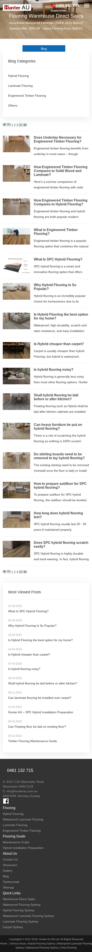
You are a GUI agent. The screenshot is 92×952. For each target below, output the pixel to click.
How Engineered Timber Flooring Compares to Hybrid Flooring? (61, 202)
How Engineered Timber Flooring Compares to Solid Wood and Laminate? (61, 171)
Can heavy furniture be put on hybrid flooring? (58, 426)
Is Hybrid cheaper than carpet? (59, 344)
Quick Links (12, 893)
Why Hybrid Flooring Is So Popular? (32, 625)
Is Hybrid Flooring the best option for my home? (40, 640)
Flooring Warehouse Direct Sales (46, 16)
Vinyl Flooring (69, 947)
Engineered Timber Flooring (27, 95)
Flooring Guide (14, 836)
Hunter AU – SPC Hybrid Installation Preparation (40, 712)
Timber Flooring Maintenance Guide (32, 741)
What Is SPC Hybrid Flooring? (58, 259)
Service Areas (18, 943)
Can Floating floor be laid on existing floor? (37, 726)
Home (3, 943)
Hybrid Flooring (18, 76)
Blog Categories (22, 61)
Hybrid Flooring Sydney (41, 943)
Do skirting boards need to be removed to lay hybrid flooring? (59, 456)
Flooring (9, 808)
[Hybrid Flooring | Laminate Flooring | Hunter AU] (17, 7)
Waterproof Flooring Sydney (42, 947)
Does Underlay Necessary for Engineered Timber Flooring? (58, 139)
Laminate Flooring (20, 85)
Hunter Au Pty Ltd (49, 939)
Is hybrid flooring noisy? (53, 369)
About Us (10, 853)
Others (12, 105)
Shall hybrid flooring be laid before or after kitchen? (56, 397)
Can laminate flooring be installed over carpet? (39, 697)
